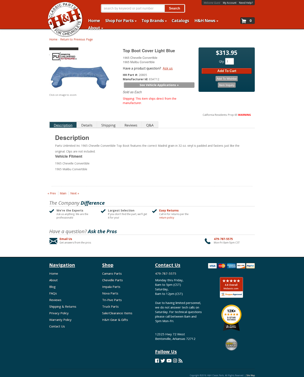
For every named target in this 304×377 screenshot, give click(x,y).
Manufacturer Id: (136, 79)
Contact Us (57, 326)
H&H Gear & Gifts (115, 320)
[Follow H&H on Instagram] (175, 360)
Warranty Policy (60, 320)
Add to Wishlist (227, 78)
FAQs (53, 293)
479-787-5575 (223, 239)
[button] (143, 8)
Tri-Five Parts (112, 300)
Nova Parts (110, 293)
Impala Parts (111, 287)
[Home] (62, 5)
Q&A (150, 125)
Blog (52, 287)
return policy (166, 217)
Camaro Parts (112, 273)
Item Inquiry (227, 85)
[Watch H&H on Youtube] (169, 360)
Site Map (250, 375)
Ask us (168, 68)
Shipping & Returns (62, 306)
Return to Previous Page (76, 39)
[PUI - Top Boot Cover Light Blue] (81, 55)
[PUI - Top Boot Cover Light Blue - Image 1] (80, 78)
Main (63, 193)
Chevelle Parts (112, 280)
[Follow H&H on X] (162, 360)
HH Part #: (131, 75)
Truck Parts (110, 306)
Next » (74, 193)
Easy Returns (169, 210)
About (53, 280)
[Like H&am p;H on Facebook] (157, 360)
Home (53, 39)
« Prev (52, 193)
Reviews (55, 300)
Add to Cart (226, 71)
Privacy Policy (59, 313)
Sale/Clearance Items (117, 313)
